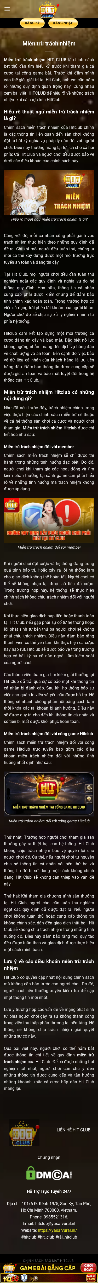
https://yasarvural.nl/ (57, 1230)
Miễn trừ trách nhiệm (24, 59)
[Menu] (7, 9)
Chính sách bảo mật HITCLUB (48, 1261)
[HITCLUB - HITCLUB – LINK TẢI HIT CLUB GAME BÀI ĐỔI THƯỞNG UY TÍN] (49, 9)
